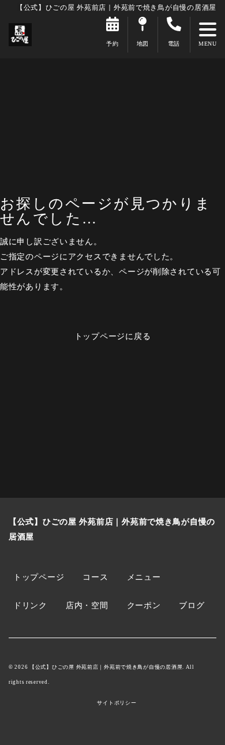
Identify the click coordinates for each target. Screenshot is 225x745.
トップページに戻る (112, 336)
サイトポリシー (116, 703)
